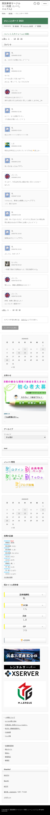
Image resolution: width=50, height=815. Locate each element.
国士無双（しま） (11, 549)
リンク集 (8, 736)
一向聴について (10, 717)
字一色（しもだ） (11, 570)
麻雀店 (7, 760)
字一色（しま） (10, 567)
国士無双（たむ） (11, 546)
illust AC (6, 781)
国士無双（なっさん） (12, 553)
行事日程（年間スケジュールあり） (16, 725)
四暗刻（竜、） (10, 563)
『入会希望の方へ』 (11, 417)
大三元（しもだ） (11, 574)
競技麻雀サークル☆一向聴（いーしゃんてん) (24, 809)
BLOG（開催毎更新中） (12, 728)
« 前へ (4, 39)
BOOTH (6, 775)
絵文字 (6, 786)
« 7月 (13, 367)
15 (18, 39)
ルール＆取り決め (10, 721)
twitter (34, 3)
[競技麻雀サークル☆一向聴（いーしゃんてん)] (12, 6)
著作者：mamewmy (10, 792)
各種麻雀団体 (9, 745)
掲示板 (10, 13)
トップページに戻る (10, 327)
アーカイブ (7, 434)
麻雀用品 (8, 757)
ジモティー (7, 797)
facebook (38, 3)
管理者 (39, 26)
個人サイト (8, 749)
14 (15, 39)
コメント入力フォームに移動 (16, 34)
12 (25, 353)
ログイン (24, 320)
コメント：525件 (28, 26)
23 (7, 360)
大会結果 (8, 732)
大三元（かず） (10, 560)
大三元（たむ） (10, 556)
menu (45, 3)
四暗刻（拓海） (10, 542)
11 (19, 353)
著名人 (7, 753)
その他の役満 (8, 577)
